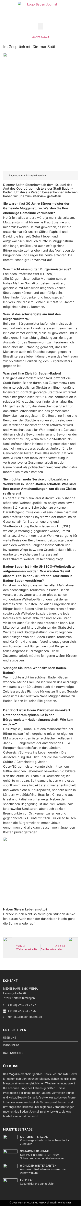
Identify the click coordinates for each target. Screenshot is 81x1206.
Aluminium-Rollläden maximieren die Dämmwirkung (43, 1169)
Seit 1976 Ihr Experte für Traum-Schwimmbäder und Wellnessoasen (42, 1155)
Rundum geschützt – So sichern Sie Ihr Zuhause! (44, 1140)
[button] (40, 26)
